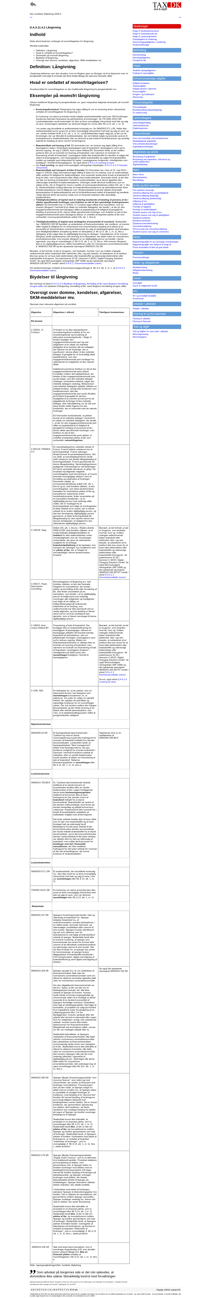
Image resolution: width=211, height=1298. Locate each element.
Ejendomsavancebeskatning (145, 223)
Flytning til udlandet (141, 318)
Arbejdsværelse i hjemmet (144, 89)
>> (180, 17)
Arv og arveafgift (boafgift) (144, 296)
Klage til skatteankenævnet (145, 34)
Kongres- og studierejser (143, 94)
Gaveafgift (137, 283)
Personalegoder (140, 107)
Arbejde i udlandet (141, 308)
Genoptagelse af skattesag (145, 39)
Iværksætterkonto (141, 125)
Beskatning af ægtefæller (144, 156)
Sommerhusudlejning (142, 226)
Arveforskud (138, 298)
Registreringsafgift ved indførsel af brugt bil (152, 244)
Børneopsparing (140, 177)
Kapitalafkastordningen (143, 146)
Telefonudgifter (139, 86)
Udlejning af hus (140, 201)
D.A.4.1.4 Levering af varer (101, 162)
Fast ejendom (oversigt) (143, 190)
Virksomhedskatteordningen (145, 144)
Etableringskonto (140, 128)
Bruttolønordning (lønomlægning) (147, 110)
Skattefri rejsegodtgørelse (144, 70)
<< (31, 17)
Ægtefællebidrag (140, 164)
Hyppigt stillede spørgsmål (168, 1290)
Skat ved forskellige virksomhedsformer (150, 138)
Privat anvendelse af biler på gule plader (151, 247)
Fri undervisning (140, 113)
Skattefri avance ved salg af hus (147, 212)
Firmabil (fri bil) (139, 60)
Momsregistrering (140, 334)
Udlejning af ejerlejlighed (143, 204)
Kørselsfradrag (139, 55)
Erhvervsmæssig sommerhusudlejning (150, 229)
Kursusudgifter (139, 91)
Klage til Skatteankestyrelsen (146, 31)
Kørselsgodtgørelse (141, 57)
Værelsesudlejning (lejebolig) (145, 196)
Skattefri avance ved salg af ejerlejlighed (151, 215)
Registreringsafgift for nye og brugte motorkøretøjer (155, 242)
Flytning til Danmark (142, 321)
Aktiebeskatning (140, 267)
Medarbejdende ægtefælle (144, 141)
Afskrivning (138, 97)
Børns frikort (138, 174)
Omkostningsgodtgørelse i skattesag (149, 42)
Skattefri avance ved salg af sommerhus (151, 232)
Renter (136, 273)
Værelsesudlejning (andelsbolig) (147, 198)
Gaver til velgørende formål (145, 286)
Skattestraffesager (141, 45)
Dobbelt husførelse (141, 83)
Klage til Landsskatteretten (145, 36)
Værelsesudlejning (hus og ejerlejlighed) (150, 193)
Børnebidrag (138, 180)
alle (76, 1290)
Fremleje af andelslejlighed (144, 209)
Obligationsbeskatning (142, 270)
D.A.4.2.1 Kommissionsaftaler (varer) (83, 263)
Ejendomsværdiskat (142, 220)
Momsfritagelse (139, 337)
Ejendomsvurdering (141, 218)
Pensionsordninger (141, 257)
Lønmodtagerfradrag (142, 123)
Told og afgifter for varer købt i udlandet (150, 331)
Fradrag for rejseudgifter (143, 73)
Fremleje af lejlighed (142, 207)
